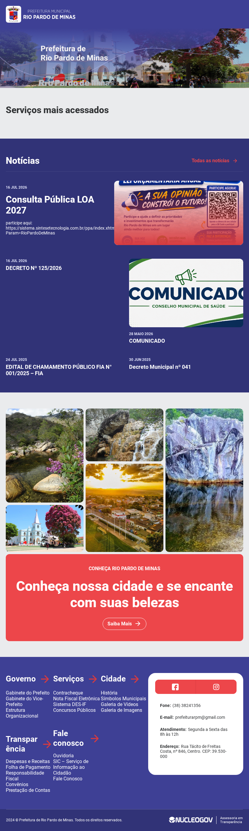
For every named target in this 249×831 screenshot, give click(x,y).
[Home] (124, 86)
